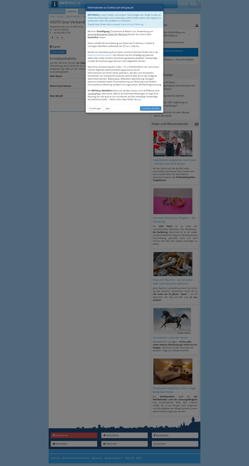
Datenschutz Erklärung (132, 24)
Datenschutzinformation (100, 55)
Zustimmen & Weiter (151, 108)
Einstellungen (95, 108)
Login (107, 108)
